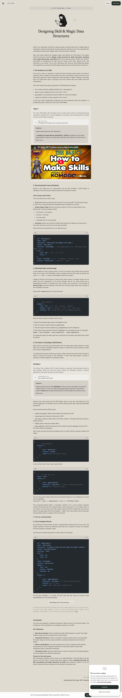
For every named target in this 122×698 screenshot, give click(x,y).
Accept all (104, 687)
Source (76, 611)
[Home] (3, 3)
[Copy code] (87, 233)
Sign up (88, 695)
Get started (116, 3)
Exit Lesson (11, 3)
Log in (107, 3)
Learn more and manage (104, 682)
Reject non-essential (104, 692)
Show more (39, 140)
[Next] (74, 20)
